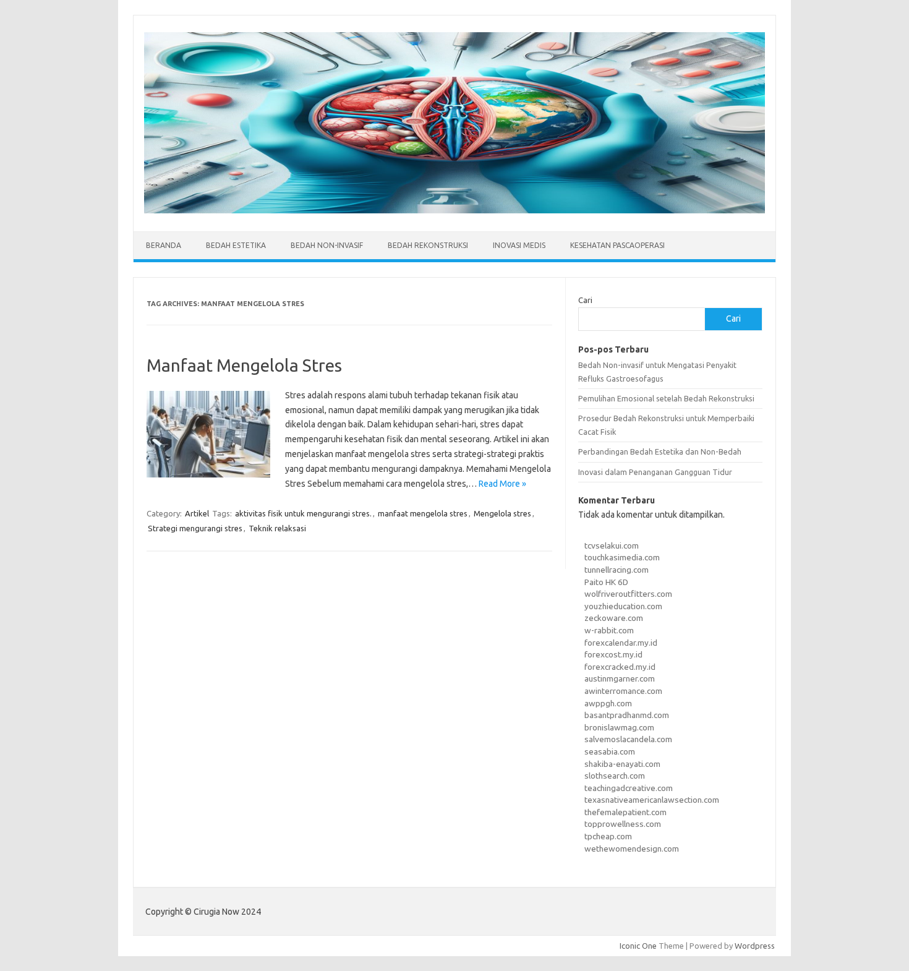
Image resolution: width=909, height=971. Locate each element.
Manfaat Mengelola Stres (244, 365)
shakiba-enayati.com (622, 764)
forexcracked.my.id (619, 667)
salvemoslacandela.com (628, 739)
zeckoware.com (613, 618)
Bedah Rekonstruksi (428, 245)
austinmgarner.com (619, 678)
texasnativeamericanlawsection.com (651, 800)
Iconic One (638, 945)
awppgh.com (608, 703)
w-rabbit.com (609, 630)
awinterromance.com (623, 691)
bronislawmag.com (619, 727)
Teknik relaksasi (277, 528)
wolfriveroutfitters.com (628, 594)
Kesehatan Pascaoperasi (617, 245)
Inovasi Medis (519, 245)
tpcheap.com (608, 836)
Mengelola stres (502, 513)
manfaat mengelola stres (422, 513)
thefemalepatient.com (625, 812)
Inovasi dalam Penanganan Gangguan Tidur (655, 472)
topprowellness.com (622, 824)
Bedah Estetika (236, 245)
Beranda (163, 245)
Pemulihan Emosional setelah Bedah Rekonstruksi (666, 398)
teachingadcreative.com (628, 788)
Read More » (502, 484)
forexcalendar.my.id (620, 643)
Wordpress (755, 945)
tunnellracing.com (616, 570)
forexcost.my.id (613, 654)
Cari (585, 300)
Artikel (197, 513)
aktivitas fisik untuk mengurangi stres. (303, 513)
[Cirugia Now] (454, 210)
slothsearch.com (614, 776)
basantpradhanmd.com (626, 715)
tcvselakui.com (611, 545)
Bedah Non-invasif (327, 245)
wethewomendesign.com (631, 848)
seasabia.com (609, 751)
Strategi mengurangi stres (195, 528)
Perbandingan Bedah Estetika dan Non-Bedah (659, 451)
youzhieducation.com (623, 606)
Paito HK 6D (606, 582)
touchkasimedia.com (622, 557)
